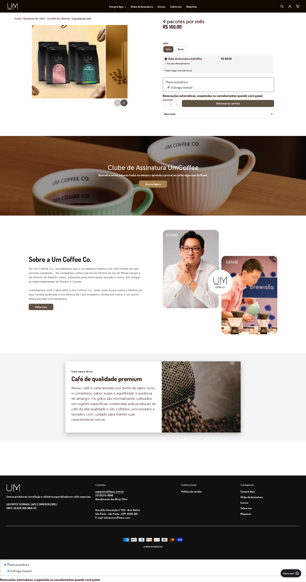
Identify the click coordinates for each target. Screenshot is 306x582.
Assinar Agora (153, 184)
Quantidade (168, 100)
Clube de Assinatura (142, 6)
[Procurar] (282, 6)
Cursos (161, 6)
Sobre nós (176, 6)
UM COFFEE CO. (156, 547)
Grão (168, 49)
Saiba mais (41, 307)
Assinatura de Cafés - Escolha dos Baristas (46, 18)
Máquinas (191, 6)
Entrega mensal (21, 571)
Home (18, 18)
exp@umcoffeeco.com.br (109, 491)
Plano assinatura (18, 564)
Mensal (166, 59)
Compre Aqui (116, 6)
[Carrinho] (298, 6)
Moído (181, 49)
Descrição (169, 114)
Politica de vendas (191, 491)
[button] (123, 102)
